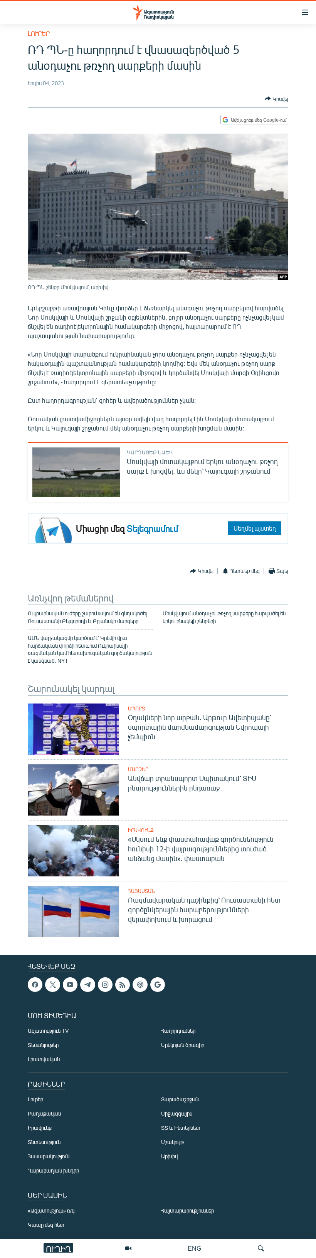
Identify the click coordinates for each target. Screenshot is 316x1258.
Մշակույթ (172, 1142)
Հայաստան (141, 891)
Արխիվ (169, 1156)
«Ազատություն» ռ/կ (51, 1211)
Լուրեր (39, 33)
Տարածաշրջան (180, 1099)
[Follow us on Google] (157, 984)
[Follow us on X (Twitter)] (52, 984)
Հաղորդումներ (178, 1031)
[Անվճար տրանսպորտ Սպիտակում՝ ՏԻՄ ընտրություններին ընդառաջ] (73, 790)
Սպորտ (136, 708)
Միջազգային (176, 1114)
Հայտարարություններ (187, 1211)
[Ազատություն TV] (128, 1248)
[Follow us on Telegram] (87, 984)
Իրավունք (141, 830)
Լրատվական (44, 1059)
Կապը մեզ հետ (46, 1225)
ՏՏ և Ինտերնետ (180, 1128)
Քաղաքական (44, 1114)
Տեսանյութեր (43, 1045)
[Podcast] (140, 984)
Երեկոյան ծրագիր (182, 1045)
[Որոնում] (260, 1248)
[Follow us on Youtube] (70, 984)
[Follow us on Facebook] (35, 984)
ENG (194, 1248)
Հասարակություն (48, 1156)
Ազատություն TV (48, 1031)
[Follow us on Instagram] (105, 984)
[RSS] (122, 984)
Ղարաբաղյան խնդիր (53, 1171)
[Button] (276, 98)
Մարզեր (138, 769)
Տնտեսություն (44, 1142)
